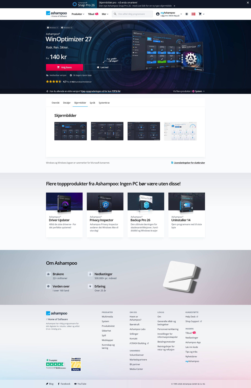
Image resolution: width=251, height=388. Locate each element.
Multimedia (107, 316)
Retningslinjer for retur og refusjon (166, 348)
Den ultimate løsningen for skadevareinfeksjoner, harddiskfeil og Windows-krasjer (144, 227)
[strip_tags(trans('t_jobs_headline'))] (76, 364)
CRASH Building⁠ (138, 343)
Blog (51, 383)
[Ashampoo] (56, 313)
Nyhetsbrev (191, 356)
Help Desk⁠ (190, 316)
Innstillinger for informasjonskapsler (168, 335)
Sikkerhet (106, 330)
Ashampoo (192, 361)
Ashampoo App (193, 342)
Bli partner (135, 364)
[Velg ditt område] (193, 14)
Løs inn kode (192, 347)
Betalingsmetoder (166, 341)
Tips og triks (191, 351)
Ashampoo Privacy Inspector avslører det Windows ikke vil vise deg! (104, 227)
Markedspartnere (138, 359)
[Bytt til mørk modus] (187, 14)
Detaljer (67, 102)
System (105, 321)
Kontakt (133, 338)
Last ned (104, 67)
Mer (104, 14)
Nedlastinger (192, 337)
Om (159, 316)
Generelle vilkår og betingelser (167, 323)
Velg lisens (66, 67)
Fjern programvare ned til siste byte (187, 226)
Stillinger (134, 333)
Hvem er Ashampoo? (135, 318)
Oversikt (55, 102)
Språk (92, 102)
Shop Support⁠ (192, 321)
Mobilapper (107, 340)
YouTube (82, 383)
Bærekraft (134, 324)
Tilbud (93, 14)
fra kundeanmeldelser (77, 81)
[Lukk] (247, 2)
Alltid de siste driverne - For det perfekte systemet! (62, 226)
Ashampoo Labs (138, 329)
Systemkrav (104, 102)
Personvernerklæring (168, 329)
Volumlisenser (137, 354)
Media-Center (136, 369)
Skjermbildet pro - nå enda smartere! (118, 2)
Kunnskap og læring (108, 346)
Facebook (65, 383)
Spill (104, 335)
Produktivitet (108, 326)
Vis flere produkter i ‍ (187, 91)
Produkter (77, 14)
